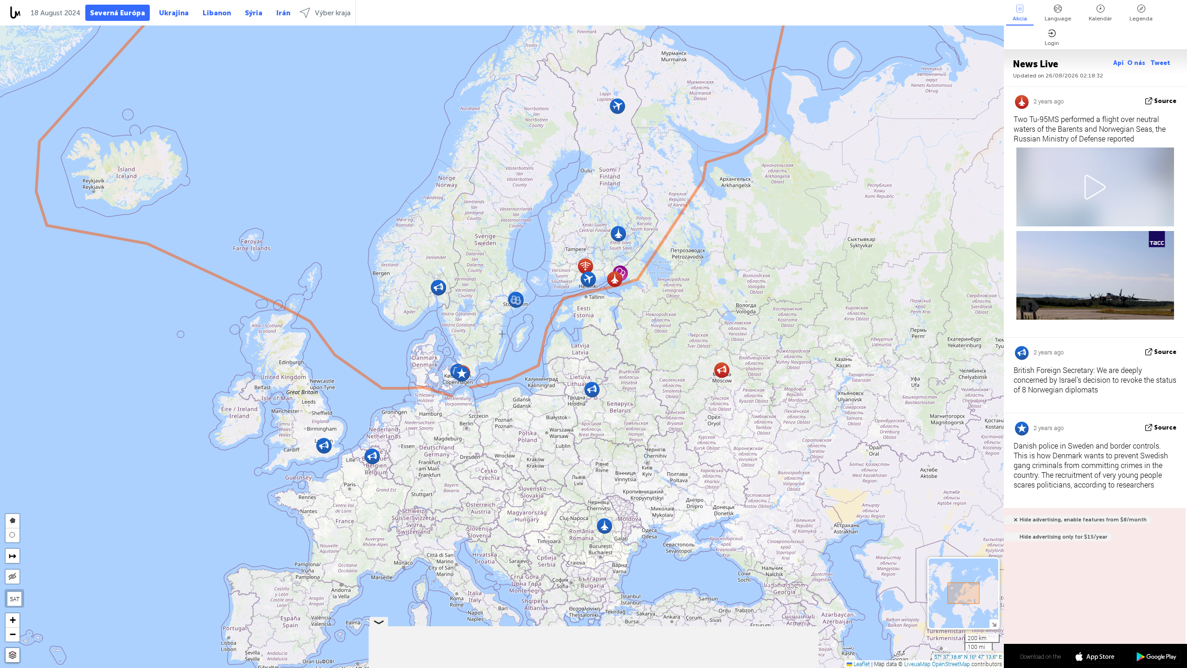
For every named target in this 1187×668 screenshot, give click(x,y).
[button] (722, 370)
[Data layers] (12, 655)
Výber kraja (333, 13)
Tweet (1160, 62)
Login (1052, 43)
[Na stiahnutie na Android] (1156, 658)
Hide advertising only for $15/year (1063, 537)
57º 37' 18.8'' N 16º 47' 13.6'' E (968, 656)
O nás (1137, 62)
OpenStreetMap (951, 664)
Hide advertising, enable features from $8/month (1083, 520)
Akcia (1020, 18)
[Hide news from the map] (12, 577)
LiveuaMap (917, 664)
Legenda (1141, 18)
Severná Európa (117, 13)
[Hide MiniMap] (993, 623)
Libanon (217, 13)
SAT (14, 599)
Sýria (253, 13)
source (1165, 100)
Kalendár (1100, 18)
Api (1118, 62)
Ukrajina (174, 13)
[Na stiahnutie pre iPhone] (1095, 658)
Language (1058, 18)
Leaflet (861, 664)
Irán (283, 13)
